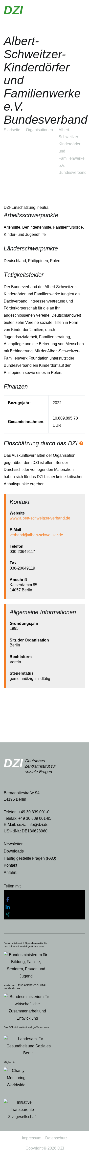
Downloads (14, 851)
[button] (44, 893)
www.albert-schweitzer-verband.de (40, 518)
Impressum (31, 1138)
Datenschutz (56, 1138)
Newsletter (13, 844)
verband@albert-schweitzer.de (36, 535)
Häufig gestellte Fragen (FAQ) (30, 858)
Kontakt (10, 865)
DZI (13, 10)
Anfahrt (10, 872)
